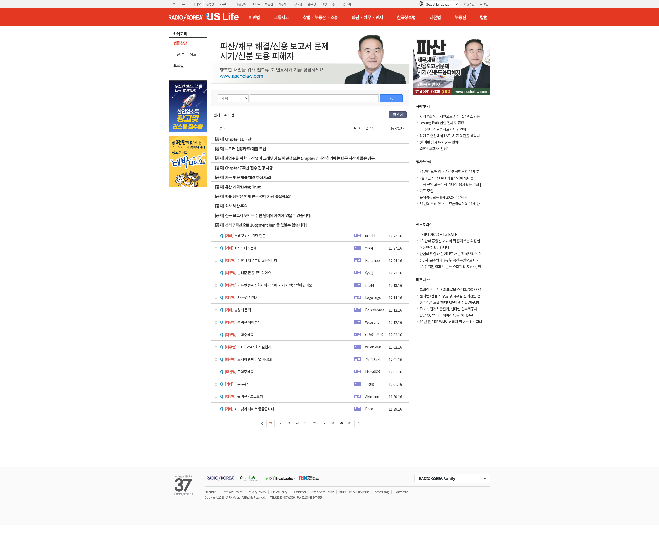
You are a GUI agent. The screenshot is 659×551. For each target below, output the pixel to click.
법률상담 (180, 43)
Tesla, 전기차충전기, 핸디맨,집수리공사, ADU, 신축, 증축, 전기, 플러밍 (449, 311)
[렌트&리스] (452, 225)
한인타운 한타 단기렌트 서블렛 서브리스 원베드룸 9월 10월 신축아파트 (450, 256)
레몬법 (435, 17)
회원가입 (469, 4)
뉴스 (184, 4)
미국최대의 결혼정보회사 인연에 (443, 129)
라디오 (197, 4)
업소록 (347, 4)
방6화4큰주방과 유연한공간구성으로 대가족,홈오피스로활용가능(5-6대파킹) (449, 262)
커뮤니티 (225, 4)
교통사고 (281, 17)
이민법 (254, 17)
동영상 (210, 4)
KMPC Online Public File (354, 492)
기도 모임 (426, 190)
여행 (324, 4)
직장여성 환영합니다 (434, 247)
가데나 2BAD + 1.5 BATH (438, 234)
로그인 (484, 4)
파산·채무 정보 (184, 54)
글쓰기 (398, 115)
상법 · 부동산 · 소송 (320, 17)
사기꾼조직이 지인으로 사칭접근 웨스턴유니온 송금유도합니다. (450, 119)
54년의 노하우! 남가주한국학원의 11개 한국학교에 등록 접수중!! (450, 206)
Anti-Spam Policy (322, 492)
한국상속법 (406, 17)
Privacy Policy (257, 492)
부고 (334, 4)
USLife (255, 4)
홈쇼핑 (312, 4)
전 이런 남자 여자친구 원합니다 (442, 142)
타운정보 (241, 4)
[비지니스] (452, 281)
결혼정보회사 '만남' (434, 148)
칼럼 (484, 17)
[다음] (358, 423)
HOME (173, 4)
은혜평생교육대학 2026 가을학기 (443, 197)
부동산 (269, 4)
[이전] (262, 423)
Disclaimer (299, 492)
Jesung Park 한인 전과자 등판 (442, 122)
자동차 (283, 4)
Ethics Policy (279, 492)
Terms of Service (232, 492)
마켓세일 (297, 4)
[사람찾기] (452, 107)
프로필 (178, 65)
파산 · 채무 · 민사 (367, 17)
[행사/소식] (452, 162)
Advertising (381, 492)
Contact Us (401, 492)
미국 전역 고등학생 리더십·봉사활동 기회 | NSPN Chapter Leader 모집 (450, 187)
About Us (210, 492)
